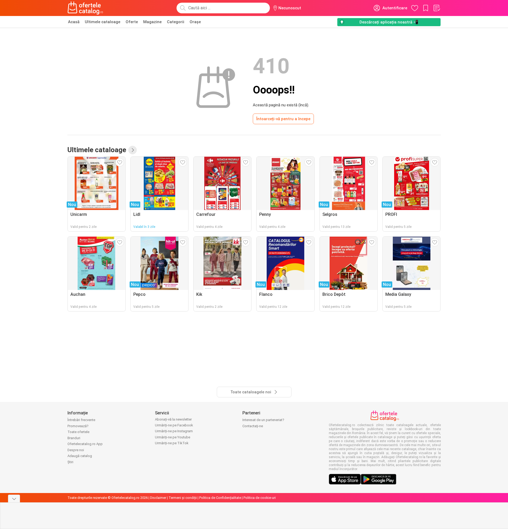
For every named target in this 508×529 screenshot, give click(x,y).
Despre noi (75, 450)
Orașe (195, 21)
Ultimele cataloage (102, 21)
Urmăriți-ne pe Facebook (174, 425)
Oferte (132, 21)
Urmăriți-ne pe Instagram (174, 431)
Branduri (73, 438)
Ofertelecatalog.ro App (85, 444)
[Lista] (436, 8)
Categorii (175, 21)
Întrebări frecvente (81, 420)
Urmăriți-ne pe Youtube (172, 437)
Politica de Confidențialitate (220, 498)
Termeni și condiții (183, 498)
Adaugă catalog (79, 456)
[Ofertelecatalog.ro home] (85, 8)
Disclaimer (158, 498)
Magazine (152, 21)
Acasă (73, 21)
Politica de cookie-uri (259, 498)
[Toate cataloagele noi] (132, 150)
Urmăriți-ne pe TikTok (172, 443)
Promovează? (78, 426)
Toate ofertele (78, 432)
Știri (70, 462)
